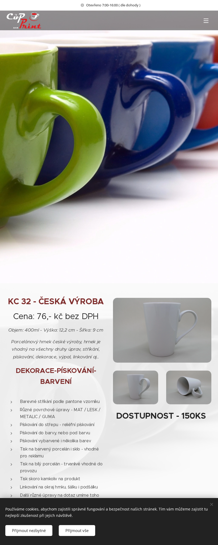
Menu (206, 20)
